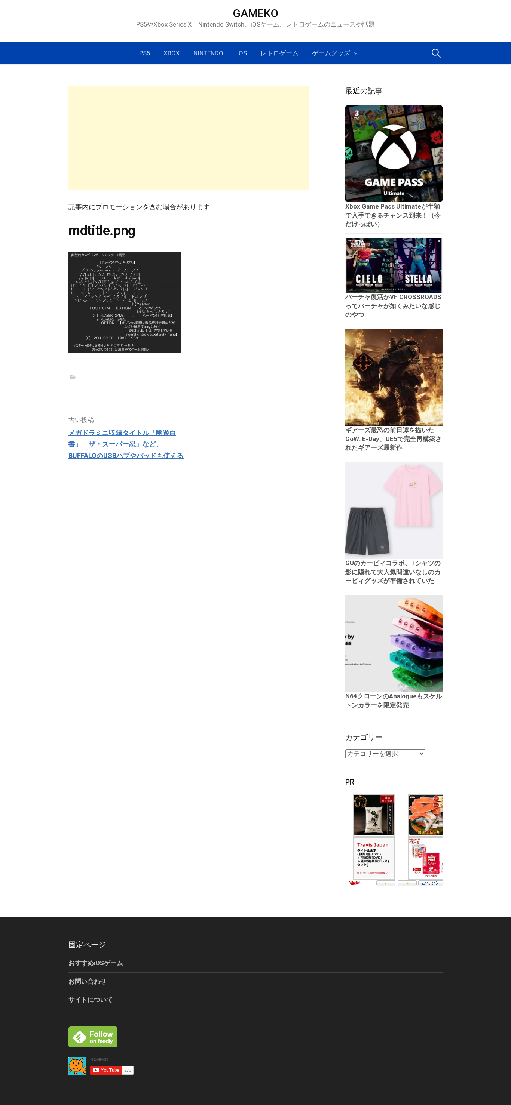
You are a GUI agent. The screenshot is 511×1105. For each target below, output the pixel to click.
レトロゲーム (279, 53)
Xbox (171, 53)
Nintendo (208, 53)
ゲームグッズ (331, 53)
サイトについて (90, 999)
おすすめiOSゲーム (95, 963)
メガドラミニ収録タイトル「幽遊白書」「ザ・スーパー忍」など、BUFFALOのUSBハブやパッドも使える (126, 444)
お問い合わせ (87, 981)
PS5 (144, 53)
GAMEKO (255, 13)
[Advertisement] (188, 138)
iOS (242, 53)
